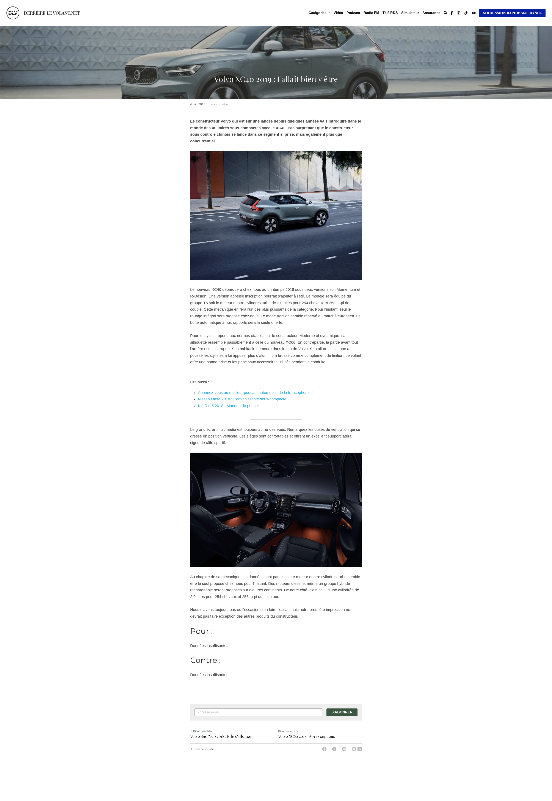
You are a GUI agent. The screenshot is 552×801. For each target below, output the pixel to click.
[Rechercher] (445, 13)
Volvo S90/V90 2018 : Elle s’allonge (220, 736)
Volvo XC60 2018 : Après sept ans (306, 736)
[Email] (354, 749)
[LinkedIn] (344, 749)
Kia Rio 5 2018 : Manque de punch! (228, 406)
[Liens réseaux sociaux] (452, 13)
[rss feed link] (360, 749)
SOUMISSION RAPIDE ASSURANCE (512, 13)
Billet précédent (203, 731)
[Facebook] (324, 749)
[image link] (12, 12)
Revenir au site (203, 749)
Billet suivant (286, 731)
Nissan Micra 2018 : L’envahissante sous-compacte (242, 399)
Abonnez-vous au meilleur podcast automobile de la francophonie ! (255, 392)
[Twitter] (334, 749)
